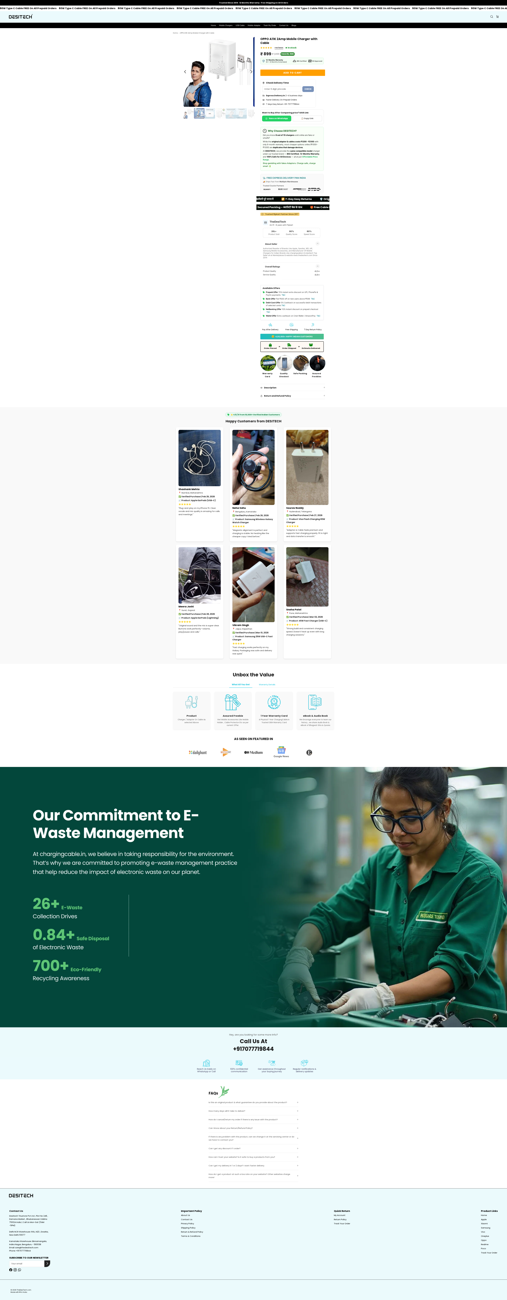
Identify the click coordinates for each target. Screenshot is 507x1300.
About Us (185, 1215)
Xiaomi (484, 1223)
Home (213, 25)
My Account (339, 1215)
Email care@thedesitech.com (23, 1247)
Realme (485, 1244)
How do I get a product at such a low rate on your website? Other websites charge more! (249, 1176)
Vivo (483, 1231)
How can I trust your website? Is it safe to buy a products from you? (242, 1157)
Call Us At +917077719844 (253, 1045)
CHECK (308, 89)
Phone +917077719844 (20, 1250)
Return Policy (340, 1219)
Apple (484, 1219)
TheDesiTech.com (24, 1290)
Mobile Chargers (226, 25)
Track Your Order (342, 1223)
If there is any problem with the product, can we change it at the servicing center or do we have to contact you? (251, 1138)
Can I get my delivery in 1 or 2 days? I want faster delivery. (237, 1165)
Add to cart (292, 72)
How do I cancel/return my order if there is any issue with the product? (243, 1119)
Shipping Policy (188, 1227)
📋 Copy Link (307, 118)
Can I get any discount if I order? (224, 1148)
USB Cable (240, 25)
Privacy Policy (187, 1223)
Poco (483, 1248)
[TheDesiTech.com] (20, 17)
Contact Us (283, 25)
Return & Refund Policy (192, 1231)
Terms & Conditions (190, 1236)
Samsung (485, 1227)
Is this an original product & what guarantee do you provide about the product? (248, 1102)
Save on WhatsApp (278, 118)
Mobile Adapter (254, 25)
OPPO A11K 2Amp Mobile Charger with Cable (197, 33)
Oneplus (485, 1236)
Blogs (294, 25)
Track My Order (270, 25)
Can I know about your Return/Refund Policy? (231, 1128)
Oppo (484, 1240)
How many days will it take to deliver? (227, 1111)
